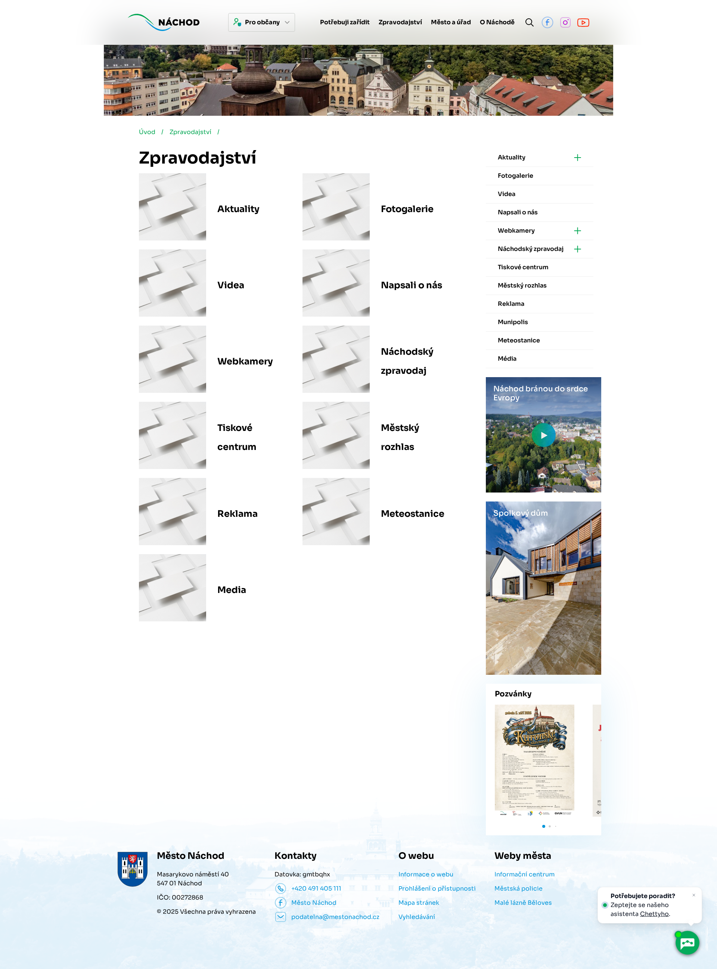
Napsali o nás (411, 285)
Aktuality (238, 209)
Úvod (147, 132)
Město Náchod (313, 903)
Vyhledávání (416, 917)
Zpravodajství (190, 132)
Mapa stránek (418, 903)
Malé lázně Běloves (523, 903)
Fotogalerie (407, 209)
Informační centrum (524, 874)
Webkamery (245, 361)
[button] (543, 826)
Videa (230, 285)
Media (231, 590)
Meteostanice (412, 513)
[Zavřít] (694, 895)
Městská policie (518, 888)
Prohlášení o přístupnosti (437, 888)
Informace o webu (425, 874)
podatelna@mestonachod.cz (335, 917)
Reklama (237, 513)
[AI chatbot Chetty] (687, 943)
